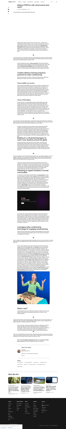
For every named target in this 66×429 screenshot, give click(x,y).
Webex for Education (29, 339)
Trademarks (18, 408)
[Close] (21, 425)
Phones (26, 408)
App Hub (34, 413)
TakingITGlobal (25, 184)
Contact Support (44, 407)
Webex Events (26, 364)
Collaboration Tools (43, 362)
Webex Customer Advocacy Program (45, 405)
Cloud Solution (35, 362)
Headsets (26, 411)
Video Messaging (10, 411)
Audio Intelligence (20, 362)
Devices (26, 401)
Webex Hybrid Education (41, 364)
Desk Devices (27, 405)
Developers (34, 416)
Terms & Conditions (41, 425)
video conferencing (34, 63)
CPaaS (9, 419)
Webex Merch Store (44, 410)
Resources (35, 401)
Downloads (34, 405)
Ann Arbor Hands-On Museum (26, 65)
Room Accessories (27, 413)
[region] (11, 426)
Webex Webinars (19, 366)
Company (43, 401)
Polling (9, 413)
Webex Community (35, 408)
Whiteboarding (10, 416)
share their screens (26, 255)
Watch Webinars (35, 411)
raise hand (36, 253)
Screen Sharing (19, 364)
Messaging (9, 408)
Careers (43, 412)
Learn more (22, 355)
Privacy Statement (19, 405)
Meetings (9, 405)
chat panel (36, 247)
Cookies (50, 425)
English (56, 425)
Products (9, 401)
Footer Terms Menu (20, 401)
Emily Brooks (25, 9)
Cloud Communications (28, 362)
